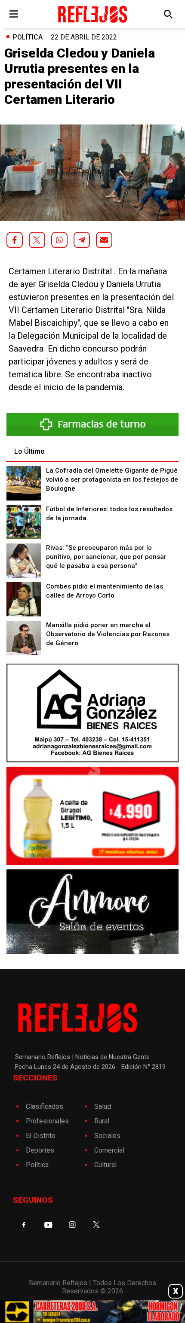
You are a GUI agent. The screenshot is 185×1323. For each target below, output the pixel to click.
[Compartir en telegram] (82, 240)
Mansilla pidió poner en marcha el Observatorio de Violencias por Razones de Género (108, 634)
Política (28, 37)
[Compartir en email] (104, 240)
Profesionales (47, 1121)
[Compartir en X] (37, 240)
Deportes (40, 1150)
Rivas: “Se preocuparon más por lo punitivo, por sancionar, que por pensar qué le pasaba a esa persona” (106, 557)
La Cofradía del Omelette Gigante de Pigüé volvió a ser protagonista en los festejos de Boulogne (112, 479)
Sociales (107, 1136)
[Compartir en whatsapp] (59, 240)
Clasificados (44, 1106)
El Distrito (41, 1136)
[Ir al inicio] (92, 14)
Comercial (109, 1150)
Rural (101, 1121)
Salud (102, 1106)
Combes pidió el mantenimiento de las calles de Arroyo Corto (104, 591)
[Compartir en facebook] (14, 240)
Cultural (105, 1165)
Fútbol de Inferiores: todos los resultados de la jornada (109, 513)
